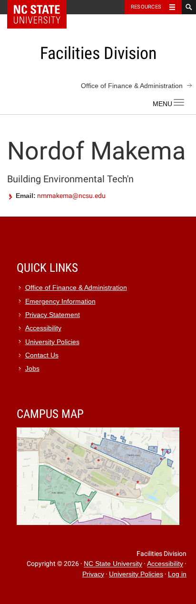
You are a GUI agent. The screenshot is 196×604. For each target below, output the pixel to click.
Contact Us (42, 355)
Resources (146, 7)
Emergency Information (60, 301)
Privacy (93, 574)
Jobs (32, 368)
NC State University (113, 564)
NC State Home (43, 7)
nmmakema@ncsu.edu (71, 195)
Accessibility (43, 328)
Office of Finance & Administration (132, 85)
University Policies (52, 342)
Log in (177, 574)
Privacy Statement (52, 314)
